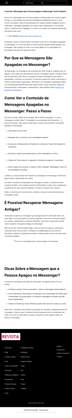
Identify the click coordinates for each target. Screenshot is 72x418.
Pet (22, 370)
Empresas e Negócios (11, 375)
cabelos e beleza (10, 357)
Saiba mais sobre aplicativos (31, 36)
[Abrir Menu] (6, 3)
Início (6, 393)
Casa (6, 361)
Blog (6, 352)
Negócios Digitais (26, 361)
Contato (59, 356)
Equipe (59, 346)
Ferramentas (9, 379)
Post (22, 379)
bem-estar (8, 348)
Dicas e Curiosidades (11, 366)
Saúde (23, 384)
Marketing (24, 352)
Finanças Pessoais (10, 384)
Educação (8, 370)
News (23, 366)
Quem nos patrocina (63, 353)
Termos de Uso (43, 410)
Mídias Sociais (25, 357)
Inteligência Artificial (27, 348)
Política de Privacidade (31, 410)
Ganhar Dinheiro (10, 388)
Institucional (60, 350)
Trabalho (24, 388)
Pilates (23, 375)
